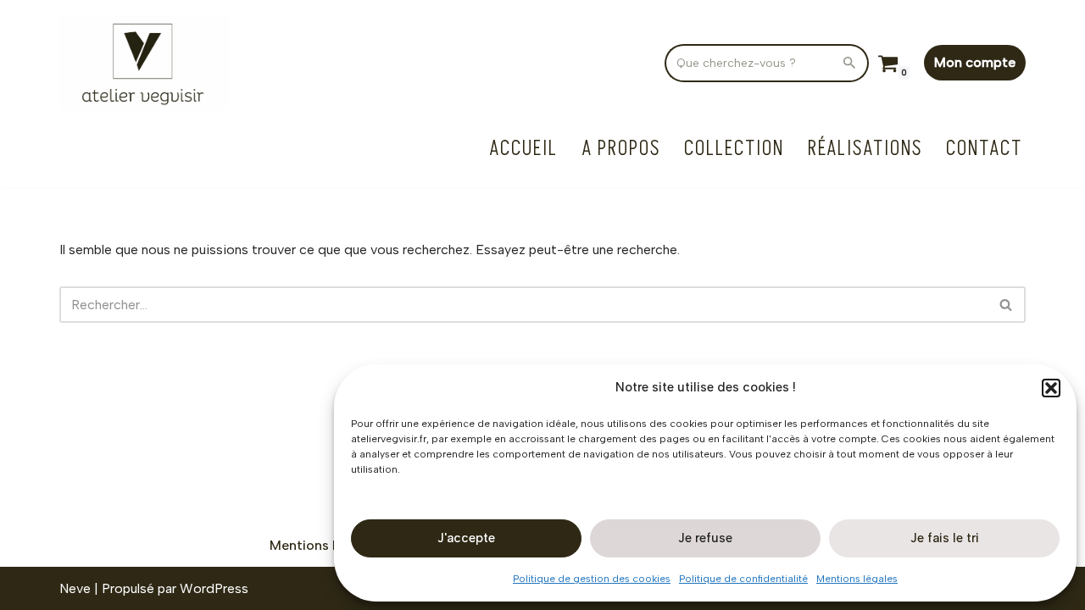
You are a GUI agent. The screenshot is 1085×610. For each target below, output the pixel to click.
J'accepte (466, 538)
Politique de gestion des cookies (591, 579)
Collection (734, 149)
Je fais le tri (944, 538)
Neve (75, 588)
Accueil (523, 149)
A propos (620, 149)
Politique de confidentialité (743, 579)
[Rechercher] (850, 63)
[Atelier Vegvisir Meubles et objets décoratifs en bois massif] (144, 62)
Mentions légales (857, 579)
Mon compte (974, 62)
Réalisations (865, 149)
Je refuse (705, 538)
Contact (984, 149)
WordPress (214, 588)
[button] (1051, 388)
